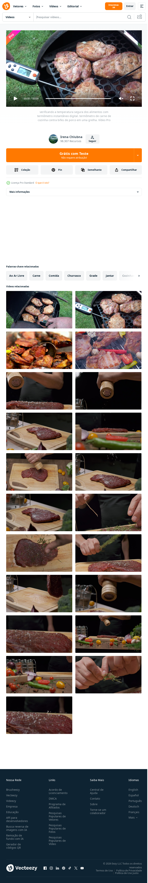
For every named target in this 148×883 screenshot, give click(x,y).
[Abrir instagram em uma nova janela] (51, 866)
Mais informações (19, 190)
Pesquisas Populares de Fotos (56, 827)
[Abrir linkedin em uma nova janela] (57, 866)
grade (93, 274)
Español (131, 793)
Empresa (12, 805)
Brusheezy (13, 788)
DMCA (52, 797)
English (130, 788)
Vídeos (53, 6)
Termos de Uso (101, 868)
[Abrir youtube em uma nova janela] (82, 866)
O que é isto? (42, 182)
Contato (93, 797)
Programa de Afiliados (56, 804)
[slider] (78, 98)
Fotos (36, 6)
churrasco (74, 274)
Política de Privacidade (126, 868)
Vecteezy (11, 793)
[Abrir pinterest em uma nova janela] (63, 866)
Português (132, 799)
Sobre (92, 802)
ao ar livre (16, 274)
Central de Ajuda (95, 789)
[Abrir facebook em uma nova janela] (45, 866)
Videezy (11, 799)
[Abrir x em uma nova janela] (75, 866)
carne (36, 274)
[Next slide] (133, 274)
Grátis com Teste (74, 155)
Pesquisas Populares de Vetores (56, 814)
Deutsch (131, 805)
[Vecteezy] (6, 6)
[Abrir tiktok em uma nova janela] (69, 866)
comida (54, 274)
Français (131, 810)
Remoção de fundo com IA (15, 835)
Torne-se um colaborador (96, 809)
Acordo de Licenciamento (57, 789)
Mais (129, 815)
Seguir (92, 141)
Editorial (73, 6)
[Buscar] (129, 17)
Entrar (129, 6)
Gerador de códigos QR (13, 844)
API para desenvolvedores (17, 817)
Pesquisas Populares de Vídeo (56, 839)
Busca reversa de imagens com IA (17, 826)
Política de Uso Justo (124, 871)
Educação (12, 810)
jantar (110, 274)
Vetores (18, 6)
